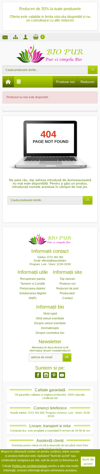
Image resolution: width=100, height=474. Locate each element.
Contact (67, 298)
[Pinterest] (54, 375)
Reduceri (87, 82)
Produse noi (65, 82)
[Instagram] (46, 375)
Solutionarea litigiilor (32, 293)
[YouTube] (62, 375)
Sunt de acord (88, 461)
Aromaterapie (50, 328)
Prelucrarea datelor (32, 288)
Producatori (67, 293)
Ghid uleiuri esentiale (50, 318)
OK (93, 69)
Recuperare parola (32, 279)
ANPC (33, 298)
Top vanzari (67, 279)
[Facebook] (38, 375)
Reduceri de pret (67, 288)
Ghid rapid (50, 313)
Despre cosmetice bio (50, 333)
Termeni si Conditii (32, 283)
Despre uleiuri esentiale (50, 323)
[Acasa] (8, 81)
